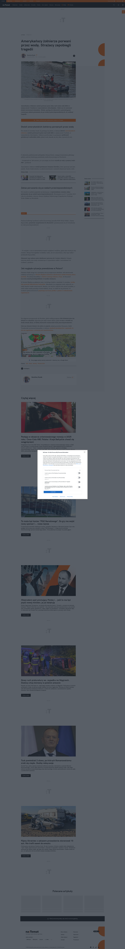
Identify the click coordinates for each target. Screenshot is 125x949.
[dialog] (62, 474)
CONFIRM (53, 491)
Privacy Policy (70, 496)
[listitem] (62, 470)
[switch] (78, 473)
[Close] (85, 452)
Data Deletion (55, 496)
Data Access (62, 496)
